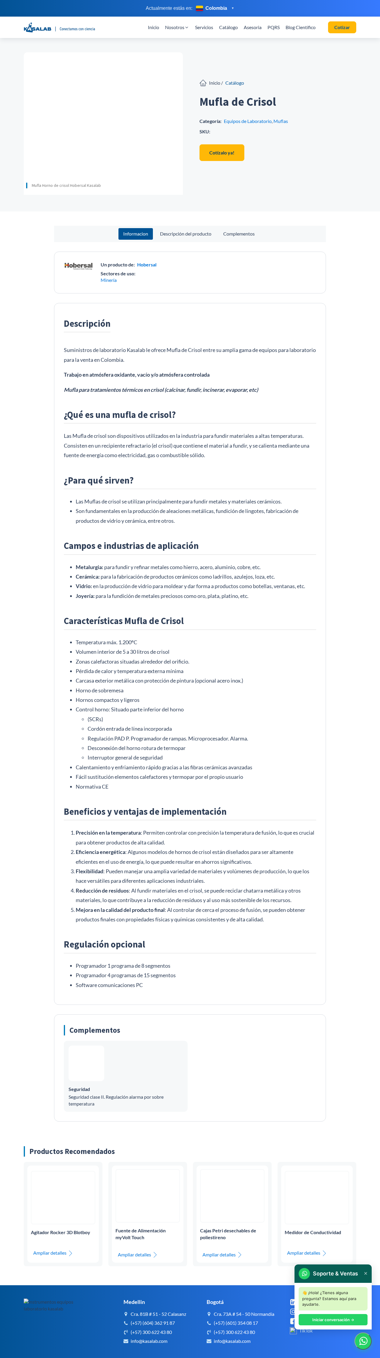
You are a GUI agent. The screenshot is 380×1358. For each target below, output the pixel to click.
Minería (109, 280)
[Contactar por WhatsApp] (363, 1341)
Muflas (280, 121)
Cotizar (342, 27)
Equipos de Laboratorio (248, 121)
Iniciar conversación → (333, 1319)
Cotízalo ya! (222, 152)
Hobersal (146, 264)
